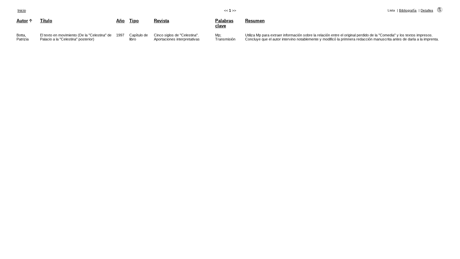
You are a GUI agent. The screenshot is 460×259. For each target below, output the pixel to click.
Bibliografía (408, 10)
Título (46, 20)
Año (120, 20)
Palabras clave (224, 23)
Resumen (255, 20)
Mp (217, 35)
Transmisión (225, 39)
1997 (120, 35)
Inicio (22, 10)
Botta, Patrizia (23, 37)
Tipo (134, 20)
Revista (161, 20)
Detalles (427, 10)
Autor (22, 20)
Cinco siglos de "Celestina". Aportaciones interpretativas (177, 37)
